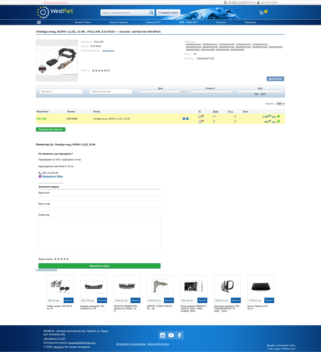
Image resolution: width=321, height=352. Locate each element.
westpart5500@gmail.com (82, 342)
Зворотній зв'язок (158, 344)
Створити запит (168, 12)
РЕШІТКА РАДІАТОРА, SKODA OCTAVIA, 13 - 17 (126, 308)
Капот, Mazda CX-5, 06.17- (258, 307)
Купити (68, 300)
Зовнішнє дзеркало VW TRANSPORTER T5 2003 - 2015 (226, 308)
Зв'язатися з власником (130, 344)
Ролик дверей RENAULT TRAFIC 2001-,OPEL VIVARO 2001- (194, 308)
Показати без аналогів (51, 129)
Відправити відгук (99, 266)
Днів (160, 88)
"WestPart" (58, 347)
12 (182, 91)
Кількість (210, 88)
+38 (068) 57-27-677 (54, 338)
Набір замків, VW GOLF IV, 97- (60, 307)
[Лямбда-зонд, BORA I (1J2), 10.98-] (57, 60)
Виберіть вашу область (55, 2)
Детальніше (275, 79)
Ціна (260, 88)
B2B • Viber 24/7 (188, 22)
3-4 (214, 116)
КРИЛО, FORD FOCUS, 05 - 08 (160, 307)
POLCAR (41, 118)
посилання (108, 50)
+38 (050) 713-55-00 (237, 2)
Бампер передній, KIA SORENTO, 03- (92, 307)
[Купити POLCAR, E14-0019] (278, 116)
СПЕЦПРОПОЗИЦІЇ (46, 270)
